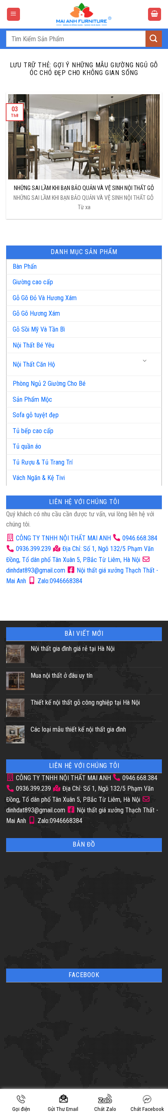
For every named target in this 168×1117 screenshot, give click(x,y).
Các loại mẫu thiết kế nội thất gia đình (78, 729)
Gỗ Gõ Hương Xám (36, 313)
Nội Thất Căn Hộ (34, 364)
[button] (13, 14)
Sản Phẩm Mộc (32, 399)
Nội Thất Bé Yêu (33, 345)
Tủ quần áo (27, 446)
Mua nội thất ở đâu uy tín (62, 675)
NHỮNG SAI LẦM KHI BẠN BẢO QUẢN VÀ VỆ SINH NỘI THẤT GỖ (84, 188)
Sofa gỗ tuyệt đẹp (36, 415)
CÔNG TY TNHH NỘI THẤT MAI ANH (62, 538)
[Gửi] (154, 38)
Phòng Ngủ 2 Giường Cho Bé (49, 383)
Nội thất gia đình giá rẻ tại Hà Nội (73, 649)
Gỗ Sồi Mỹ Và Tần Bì (39, 329)
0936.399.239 (33, 549)
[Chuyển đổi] (145, 361)
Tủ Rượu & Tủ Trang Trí (43, 462)
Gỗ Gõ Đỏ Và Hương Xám (45, 298)
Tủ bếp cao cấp (33, 431)
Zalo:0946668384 (59, 581)
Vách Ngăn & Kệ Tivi (39, 478)
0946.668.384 (139, 538)
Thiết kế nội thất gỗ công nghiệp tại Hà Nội (85, 702)
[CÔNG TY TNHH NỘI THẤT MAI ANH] (84, 14)
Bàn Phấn (25, 266)
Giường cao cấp (33, 282)
